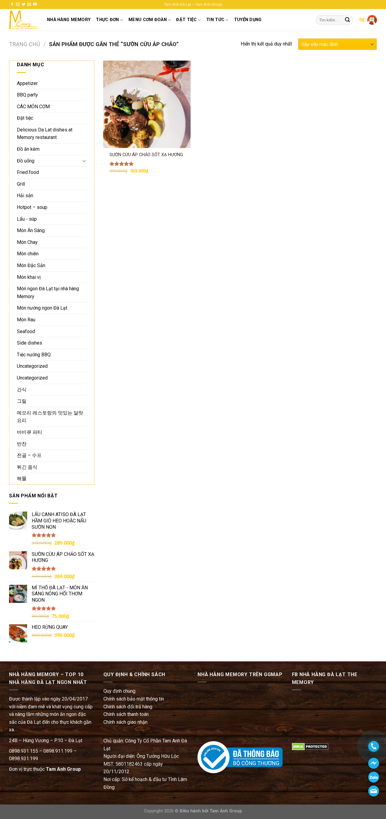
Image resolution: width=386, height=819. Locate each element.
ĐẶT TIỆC (186, 19)
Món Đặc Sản (31, 265)
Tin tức (215, 19)
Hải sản (25, 195)
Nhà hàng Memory (68, 19)
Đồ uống (25, 161)
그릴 (22, 401)
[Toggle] (84, 160)
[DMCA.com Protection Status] (310, 746)
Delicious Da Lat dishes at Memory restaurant (44, 133)
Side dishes (29, 343)
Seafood (26, 331)
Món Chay (27, 242)
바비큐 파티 (29, 432)
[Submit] (347, 20)
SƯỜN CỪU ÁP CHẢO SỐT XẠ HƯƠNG (146, 154)
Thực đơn (107, 19)
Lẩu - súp (27, 219)
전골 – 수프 (29, 455)
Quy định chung (119, 691)
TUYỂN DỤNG (248, 19)
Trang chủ (24, 44)
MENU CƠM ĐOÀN (147, 19)
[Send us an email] (29, 4)
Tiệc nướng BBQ (34, 355)
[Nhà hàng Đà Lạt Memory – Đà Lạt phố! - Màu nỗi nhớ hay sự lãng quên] (23, 20)
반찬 (22, 444)
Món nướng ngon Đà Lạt (42, 308)
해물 (22, 478)
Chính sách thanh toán (126, 714)
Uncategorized (32, 366)
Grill (21, 184)
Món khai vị (29, 277)
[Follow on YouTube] (35, 4)
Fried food (28, 172)
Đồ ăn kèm (28, 149)
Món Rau (26, 320)
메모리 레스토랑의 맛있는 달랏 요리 (50, 417)
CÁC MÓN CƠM (33, 106)
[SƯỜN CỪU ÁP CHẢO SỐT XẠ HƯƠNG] (147, 104)
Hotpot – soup (32, 207)
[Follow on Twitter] (23, 4)
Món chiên (28, 254)
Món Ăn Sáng (31, 230)
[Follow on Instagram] (18, 4)
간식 (22, 389)
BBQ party (27, 95)
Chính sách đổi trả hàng (127, 707)
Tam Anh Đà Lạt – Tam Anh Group (193, 4)
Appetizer (27, 83)
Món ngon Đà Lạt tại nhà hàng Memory (48, 292)
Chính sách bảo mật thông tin (133, 699)
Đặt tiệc (25, 118)
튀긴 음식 (27, 467)
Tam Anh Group (63, 769)
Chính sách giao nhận (125, 722)
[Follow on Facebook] (12, 4)
